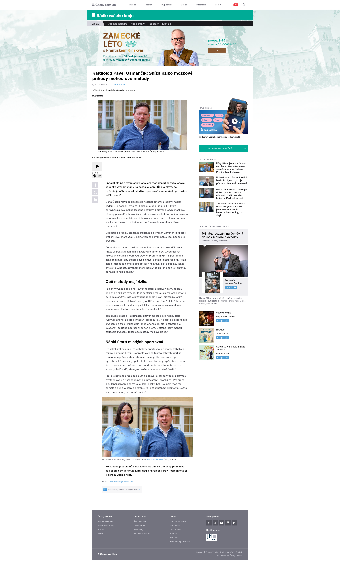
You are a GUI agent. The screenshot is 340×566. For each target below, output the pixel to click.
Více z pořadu (208, 159)
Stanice (184, 5)
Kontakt (174, 537)
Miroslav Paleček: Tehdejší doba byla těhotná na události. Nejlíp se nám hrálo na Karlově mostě (231, 194)
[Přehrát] (97, 166)
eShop (101, 533)
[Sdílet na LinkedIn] (95, 199)
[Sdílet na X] (95, 192)
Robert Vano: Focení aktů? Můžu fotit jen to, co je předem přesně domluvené (231, 180)
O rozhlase (201, 5)
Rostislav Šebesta (140, 151)
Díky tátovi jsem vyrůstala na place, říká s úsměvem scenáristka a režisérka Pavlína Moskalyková (231, 167)
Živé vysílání (206, 125)
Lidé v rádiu (175, 529)
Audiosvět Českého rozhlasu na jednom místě (219, 137)
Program (148, 5)
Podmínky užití (226, 552)
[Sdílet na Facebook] (95, 185)
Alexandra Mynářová (119, 481)
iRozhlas (132, 5)
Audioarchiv (138, 23)
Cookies (199, 552)
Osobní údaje (212, 552)
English (239, 552)
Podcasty (153, 23)
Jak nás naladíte (118, 23)
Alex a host (119, 84)
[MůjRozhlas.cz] (97, 96)
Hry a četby (206, 115)
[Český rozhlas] (104, 5)
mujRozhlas (167, 5)
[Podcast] (94, 176)
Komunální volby (106, 525)
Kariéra (173, 533)
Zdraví (96, 23)
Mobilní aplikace (142, 533)
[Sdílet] (99, 176)
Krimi (218, 115)
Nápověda (175, 525)
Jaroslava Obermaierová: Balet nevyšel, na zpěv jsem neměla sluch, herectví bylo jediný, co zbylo (230, 209)
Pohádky (205, 120)
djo (132, 481)
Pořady (217, 120)
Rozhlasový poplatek (180, 541)
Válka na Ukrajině (106, 521)
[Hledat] (244, 5)
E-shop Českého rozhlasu (215, 227)
